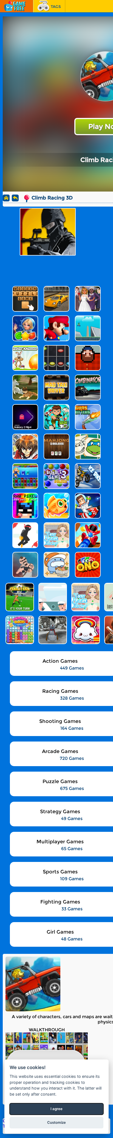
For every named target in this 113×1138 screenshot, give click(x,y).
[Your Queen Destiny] (85, 597)
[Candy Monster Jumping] (85, 630)
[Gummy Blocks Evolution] (19, 630)
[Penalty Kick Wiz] (19, 597)
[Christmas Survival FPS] (52, 630)
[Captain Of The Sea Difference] (52, 597)
